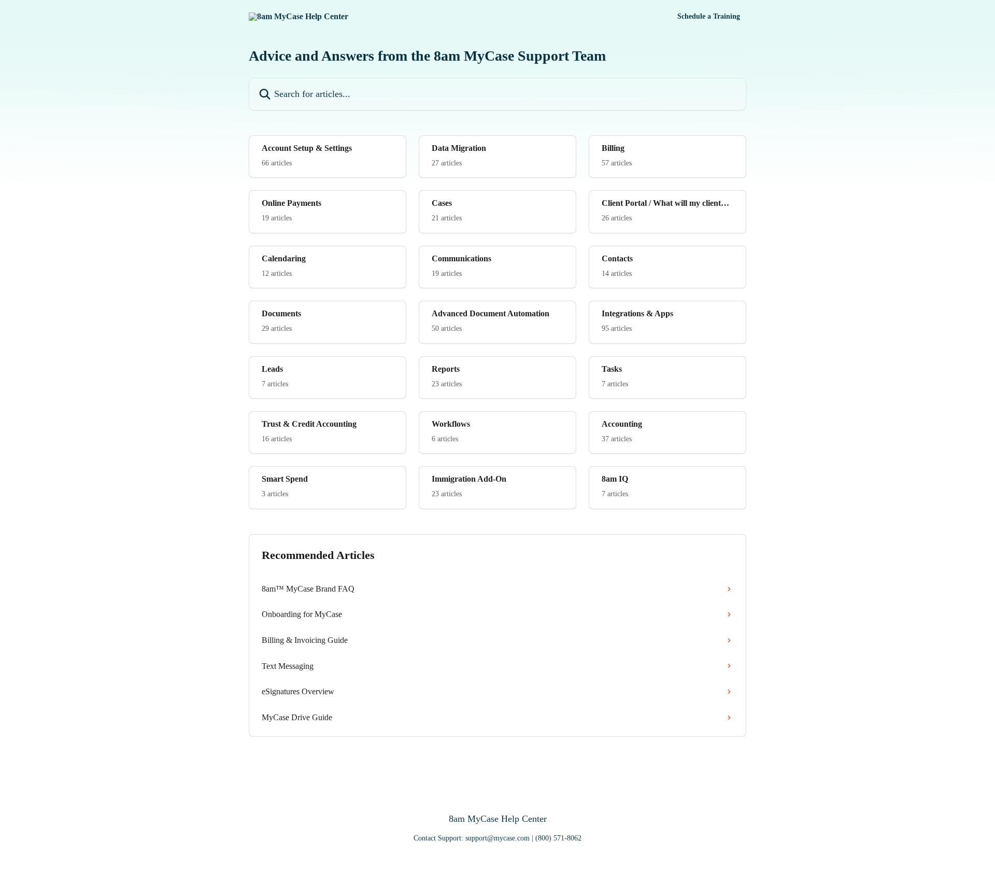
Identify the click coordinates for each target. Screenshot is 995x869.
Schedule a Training (708, 16)
